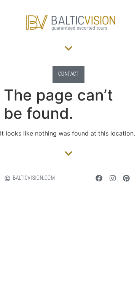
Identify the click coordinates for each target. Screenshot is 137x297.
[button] (68, 48)
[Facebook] (99, 178)
